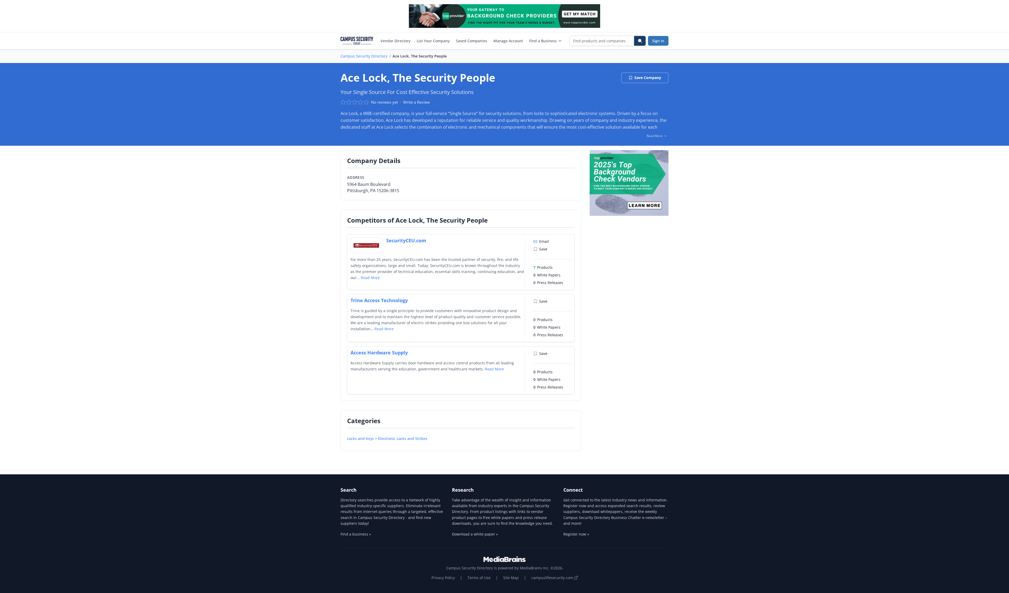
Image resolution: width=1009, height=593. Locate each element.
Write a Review (416, 102)
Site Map (511, 577)
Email (544, 241)
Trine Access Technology (379, 300)
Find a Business (543, 40)
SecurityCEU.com (406, 240)
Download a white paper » (475, 534)
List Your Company (433, 40)
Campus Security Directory (364, 56)
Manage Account (508, 40)
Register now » (576, 534)
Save (543, 248)
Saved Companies (471, 40)
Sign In (658, 40)
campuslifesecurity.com (552, 577)
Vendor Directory (395, 40)
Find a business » (356, 534)
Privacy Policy (443, 577)
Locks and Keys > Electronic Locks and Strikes (387, 438)
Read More (370, 277)
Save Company (647, 77)
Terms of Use (479, 577)
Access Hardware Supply (379, 352)
